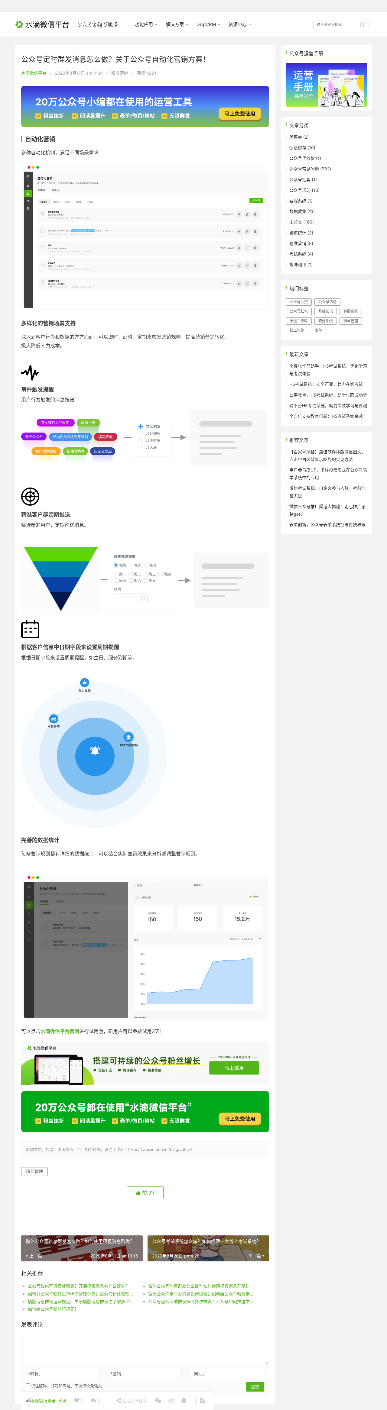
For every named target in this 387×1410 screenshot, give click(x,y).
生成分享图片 (134, 1400)
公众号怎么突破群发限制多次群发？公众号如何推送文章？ (202, 1301)
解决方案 (175, 24)
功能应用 (144, 24)
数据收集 (297, 211)
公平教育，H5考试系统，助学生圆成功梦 (328, 395)
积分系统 (325, 321)
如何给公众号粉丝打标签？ (53, 1309)
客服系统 (297, 200)
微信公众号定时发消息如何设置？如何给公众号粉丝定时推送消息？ (202, 1293)
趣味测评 (297, 264)
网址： (200, 1373)
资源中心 (238, 24)
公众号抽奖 (300, 179)
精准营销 (119, 73)
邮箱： (117, 1373)
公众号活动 (300, 190)
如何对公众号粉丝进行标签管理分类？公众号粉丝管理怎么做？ (82, 1293)
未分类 (295, 221)
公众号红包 (299, 311)
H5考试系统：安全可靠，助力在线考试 (326, 384)
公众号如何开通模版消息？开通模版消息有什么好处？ (78, 1286)
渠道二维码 (299, 321)
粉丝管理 (34, 1171)
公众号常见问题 (304, 168)
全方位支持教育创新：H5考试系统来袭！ (328, 416)
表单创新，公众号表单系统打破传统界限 (327, 524)
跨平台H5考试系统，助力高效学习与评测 (328, 405)
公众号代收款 (302, 158)
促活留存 (297, 147)
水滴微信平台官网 (60, 1031)
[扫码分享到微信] (158, 1400)
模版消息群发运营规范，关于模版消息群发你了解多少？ (81, 1301)
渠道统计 (297, 232)
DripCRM (206, 24)
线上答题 (297, 330)
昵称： (35, 1373)
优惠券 (295, 137)
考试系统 (297, 253)
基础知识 (325, 311)
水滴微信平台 (34, 73)
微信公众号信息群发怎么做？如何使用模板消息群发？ (199, 1286)
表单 (318, 330)
